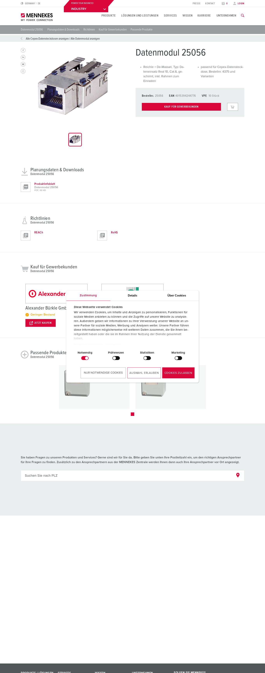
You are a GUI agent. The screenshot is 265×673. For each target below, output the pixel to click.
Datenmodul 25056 (32, 29)
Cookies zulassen (178, 373)
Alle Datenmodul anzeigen (85, 38)
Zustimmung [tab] (88, 295)
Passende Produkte (141, 29)
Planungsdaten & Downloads (63, 29)
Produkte (108, 15)
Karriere (204, 15)
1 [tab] (132, 414)
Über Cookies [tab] (176, 295)
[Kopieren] (23, 71)
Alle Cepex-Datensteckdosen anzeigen (47, 38)
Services (170, 15)
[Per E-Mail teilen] (23, 64)
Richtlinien (89, 29)
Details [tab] (132, 295)
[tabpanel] (75, 87)
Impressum (113, 344)
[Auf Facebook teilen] (23, 50)
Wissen (188, 15)
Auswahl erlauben (144, 373)
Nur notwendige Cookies (103, 372)
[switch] (116, 358)
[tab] (75, 139)
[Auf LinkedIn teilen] (23, 57)
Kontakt (210, 3)
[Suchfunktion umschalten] (242, 15)
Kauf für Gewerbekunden (113, 29)
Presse (196, 3)
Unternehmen (226, 15)
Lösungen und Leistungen (139, 15)
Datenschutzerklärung (88, 344)
